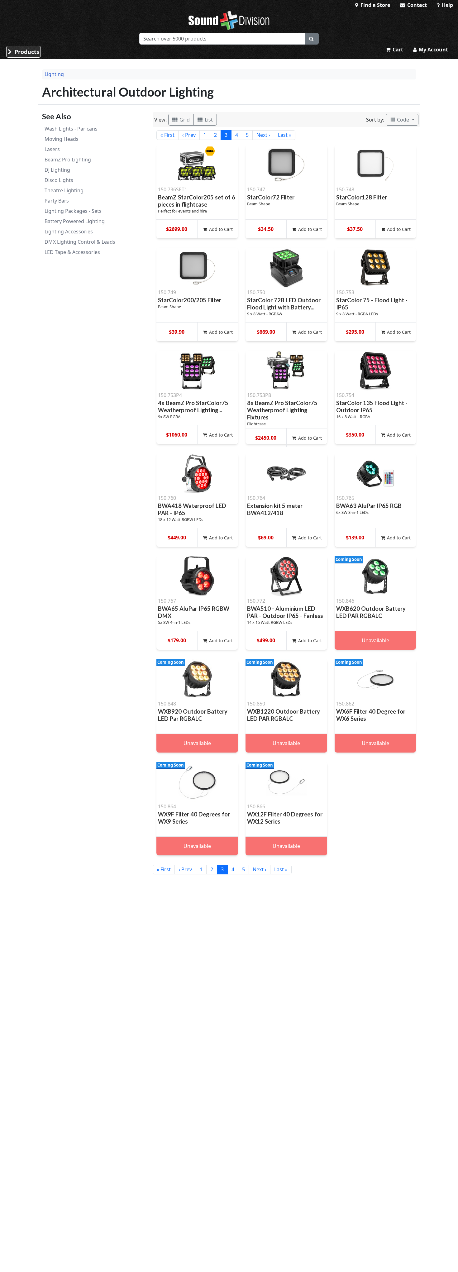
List (208, 119)
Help (447, 5)
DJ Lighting (57, 169)
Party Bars (57, 200)
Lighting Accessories (69, 231)
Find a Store (374, 5)
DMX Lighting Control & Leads (80, 241)
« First (167, 135)
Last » (284, 135)
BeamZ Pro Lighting (68, 159)
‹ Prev (189, 135)
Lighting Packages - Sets (73, 211)
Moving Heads (62, 139)
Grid (184, 119)
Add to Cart (220, 229)
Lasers (52, 149)
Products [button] (26, 51)
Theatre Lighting (64, 190)
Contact (416, 5)
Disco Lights (59, 180)
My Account (432, 49)
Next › (263, 135)
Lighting (54, 74)
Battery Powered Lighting (75, 221)
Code (403, 119)
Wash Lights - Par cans (71, 128)
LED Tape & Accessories (72, 252)
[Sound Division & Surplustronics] (229, 20)
